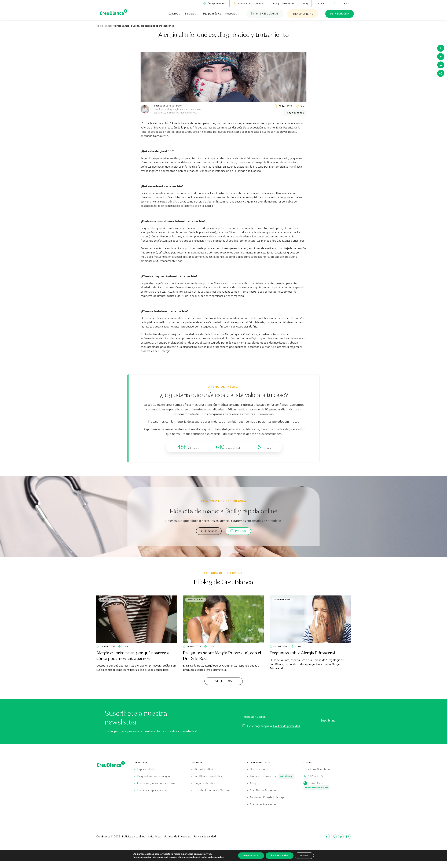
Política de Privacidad (177, 836)
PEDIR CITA (342, 13)
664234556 (316, 783)
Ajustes (304, 855)
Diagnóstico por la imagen (153, 776)
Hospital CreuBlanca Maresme (212, 790)
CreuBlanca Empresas (263, 790)
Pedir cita (241, 531)
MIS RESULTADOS (267, 13)
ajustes (219, 857)
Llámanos (211, 531)
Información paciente (249, 3)
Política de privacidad (286, 726)
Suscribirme (327, 720)
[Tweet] (440, 56)
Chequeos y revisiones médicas (156, 783)
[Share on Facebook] (440, 48)
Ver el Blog (223, 681)
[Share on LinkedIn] (440, 64)
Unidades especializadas (152, 790)
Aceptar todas (251, 855)
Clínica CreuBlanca (205, 769)
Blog (305, 3)
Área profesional (217, 3)
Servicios (190, 13)
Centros (173, 13)
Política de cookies (133, 836)
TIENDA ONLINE (303, 14)
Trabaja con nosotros (283, 3)
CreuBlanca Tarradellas (208, 776)
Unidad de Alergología (225, 334)
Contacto (320, 3)
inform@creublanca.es (321, 769)
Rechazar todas (279, 855)
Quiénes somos (259, 769)
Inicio (99, 26)
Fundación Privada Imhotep (267, 797)
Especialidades (109, 599)
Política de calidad (204, 836)
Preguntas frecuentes (263, 804)
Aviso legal (154, 836)
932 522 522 (316, 776)
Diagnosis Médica (204, 783)
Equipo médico (212, 13)
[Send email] (440, 73)
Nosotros (231, 13)
